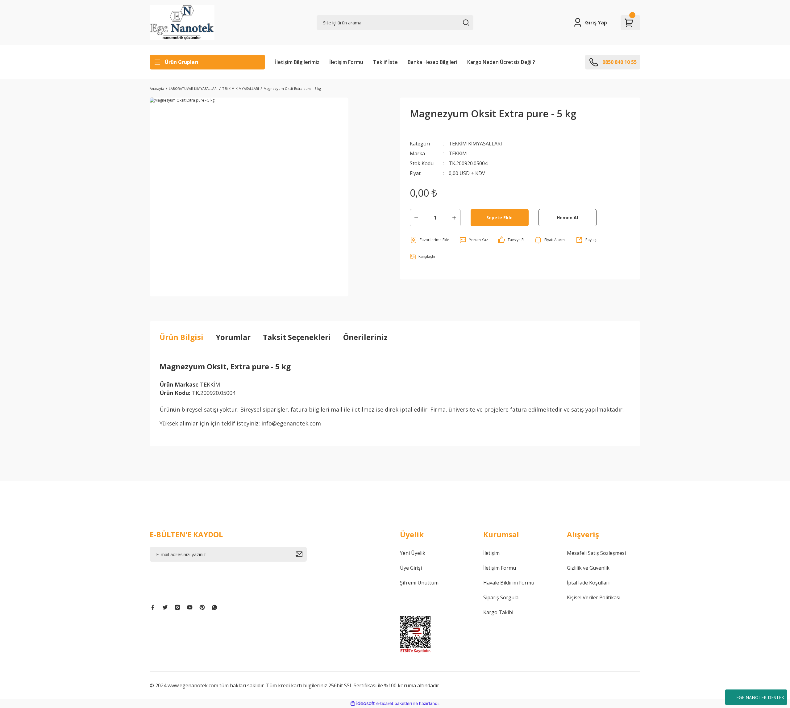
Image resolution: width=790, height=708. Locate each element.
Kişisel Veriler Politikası (593, 597)
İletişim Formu (346, 62)
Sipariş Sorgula (500, 597)
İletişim (491, 553)
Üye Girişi (411, 567)
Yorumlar (233, 337)
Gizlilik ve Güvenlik (588, 567)
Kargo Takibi (498, 612)
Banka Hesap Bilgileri (432, 62)
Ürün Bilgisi (181, 337)
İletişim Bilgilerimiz (297, 62)
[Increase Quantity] (454, 217)
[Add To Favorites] (429, 240)
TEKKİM (458, 153)
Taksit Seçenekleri (297, 337)
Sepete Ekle (499, 217)
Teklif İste (385, 62)
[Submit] (301, 554)
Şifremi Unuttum (419, 582)
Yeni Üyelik (412, 553)
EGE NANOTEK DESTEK (760, 697)
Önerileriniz (365, 337)
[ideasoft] (362, 703)
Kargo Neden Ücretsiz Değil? (501, 62)
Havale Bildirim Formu (508, 582)
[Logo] (182, 22)
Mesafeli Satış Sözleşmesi (596, 553)
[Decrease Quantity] (416, 217)
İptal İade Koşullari (588, 582)
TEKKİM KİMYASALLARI (475, 143)
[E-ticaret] (394, 703)
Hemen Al (567, 217)
